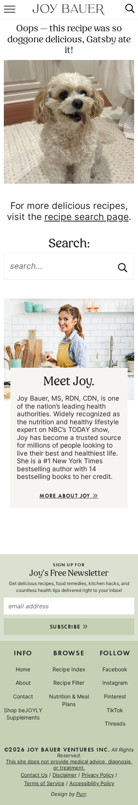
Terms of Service (44, 783)
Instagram (115, 682)
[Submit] (122, 266)
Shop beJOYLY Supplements (23, 714)
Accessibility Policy (91, 783)
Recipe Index (69, 669)
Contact (23, 696)
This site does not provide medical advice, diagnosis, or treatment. (69, 764)
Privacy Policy (98, 775)
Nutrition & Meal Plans (69, 700)
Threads (115, 723)
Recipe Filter (68, 682)
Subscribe (66, 626)
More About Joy (65, 495)
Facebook (114, 669)
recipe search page (86, 216)
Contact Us (34, 775)
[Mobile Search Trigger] (126, 13)
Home (23, 669)
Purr (81, 794)
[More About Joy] (69, 349)
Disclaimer (65, 775)
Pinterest (115, 696)
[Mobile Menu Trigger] (10, 13)
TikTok (115, 710)
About (23, 682)
